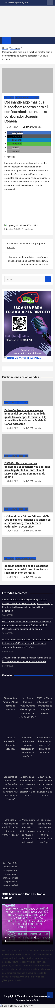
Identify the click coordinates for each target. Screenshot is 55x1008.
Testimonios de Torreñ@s (27, 98)
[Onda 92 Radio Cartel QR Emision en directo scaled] (27, 293)
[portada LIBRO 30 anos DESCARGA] (22, 358)
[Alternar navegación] (14, 40)
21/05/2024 (12, 127)
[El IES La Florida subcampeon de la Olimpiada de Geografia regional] (44, 688)
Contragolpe (11, 403)
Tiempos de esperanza (25, 559)
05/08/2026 (12, 531)
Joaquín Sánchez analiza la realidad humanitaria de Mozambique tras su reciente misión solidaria (26, 569)
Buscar (48, 279)
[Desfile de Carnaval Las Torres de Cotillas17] (10, 727)
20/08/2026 (12, 481)
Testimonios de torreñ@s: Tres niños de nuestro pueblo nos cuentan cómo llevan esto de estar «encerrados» (28, 261)
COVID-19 (18, 229)
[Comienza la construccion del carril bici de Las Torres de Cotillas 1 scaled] (10, 810)
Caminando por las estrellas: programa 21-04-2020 (28, 245)
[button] (15, 132)
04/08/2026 (12, 577)
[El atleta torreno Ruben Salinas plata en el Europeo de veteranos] (44, 727)
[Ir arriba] (50, 995)
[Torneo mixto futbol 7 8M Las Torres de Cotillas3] (10, 688)
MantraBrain (32, 1000)
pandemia (28, 229)
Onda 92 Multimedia (32, 127)
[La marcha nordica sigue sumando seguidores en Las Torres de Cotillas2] (27, 727)
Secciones (9, 98)
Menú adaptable (50, 2)
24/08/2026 (12, 428)
